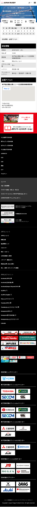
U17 (2, 170)
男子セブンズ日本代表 (7, 141)
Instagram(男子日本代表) (8, 315)
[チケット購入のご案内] (18, 118)
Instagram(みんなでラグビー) (9, 319)
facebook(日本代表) (6, 282)
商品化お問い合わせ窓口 (7, 264)
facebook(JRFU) (5, 278)
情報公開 (3, 239)
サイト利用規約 (8, 500)
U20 (2, 161)
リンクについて (17, 500)
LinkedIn (3, 323)
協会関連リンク (5, 244)
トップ (3, 8)
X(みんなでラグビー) (6, 299)
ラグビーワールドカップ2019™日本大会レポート (14, 194)
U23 (2, 157)
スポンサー (4, 248)
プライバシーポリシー (27, 500)
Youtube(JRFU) (5, 303)
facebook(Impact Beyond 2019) (10, 286)
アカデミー (4, 174)
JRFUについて (5, 235)
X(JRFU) (3, 290)
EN (31, 2)
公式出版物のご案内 (6, 256)
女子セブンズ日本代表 (7, 145)
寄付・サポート (5, 252)
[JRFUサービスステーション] (18, 128)
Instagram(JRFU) (6, 311)
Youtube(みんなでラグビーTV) (9, 307)
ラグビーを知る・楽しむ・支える (10, 190)
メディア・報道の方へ (7, 260)
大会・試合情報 (11, 8)
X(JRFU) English (5, 295)
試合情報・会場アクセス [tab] (9, 39)
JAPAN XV (4, 153)
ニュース (3, 182)
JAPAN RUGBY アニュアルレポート (11, 198)
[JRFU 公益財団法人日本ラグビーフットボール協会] (8, 2)
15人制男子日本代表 (6, 137)
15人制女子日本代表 (6, 149)
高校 (2, 166)
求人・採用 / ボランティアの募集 (9, 268)
